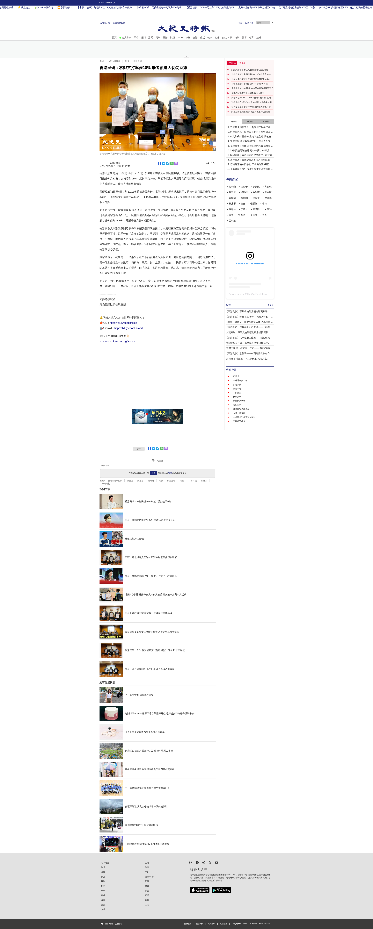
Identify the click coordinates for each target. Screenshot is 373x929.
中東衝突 (237, 393)
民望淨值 (171, 480)
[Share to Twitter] (163, 163)
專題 (103, 900)
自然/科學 (227, 37)
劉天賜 (256, 186)
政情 (127, 61)
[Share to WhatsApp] (172, 163)
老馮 (269, 209)
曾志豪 (232, 186)
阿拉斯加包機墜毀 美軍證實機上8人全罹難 (250, 111)
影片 (103, 867)
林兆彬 (232, 203)
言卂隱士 (257, 209)
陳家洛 (140, 480)
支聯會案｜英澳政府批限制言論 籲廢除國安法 (251, 146)
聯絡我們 (199, 924)
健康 (209, 37)
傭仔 (243, 203)
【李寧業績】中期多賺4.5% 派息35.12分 (249, 84)
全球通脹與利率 (240, 380)
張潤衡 (253, 203)
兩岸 (158, 37)
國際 (165, 37)
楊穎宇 (256, 198)
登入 (154, 473)
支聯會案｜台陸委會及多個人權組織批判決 (251, 160)
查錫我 (253, 215)
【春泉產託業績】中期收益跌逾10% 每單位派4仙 (252, 79)
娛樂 (258, 37)
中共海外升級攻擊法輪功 (244, 417)
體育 (244, 37)
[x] (210, 862)
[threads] (204, 862)
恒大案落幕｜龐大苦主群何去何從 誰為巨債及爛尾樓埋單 (252, 107)
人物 (103, 909)
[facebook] (197, 862)
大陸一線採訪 (239, 413)
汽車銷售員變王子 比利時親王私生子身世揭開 (251, 127)
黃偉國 (232, 198)
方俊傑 (268, 186)
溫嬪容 (241, 215)
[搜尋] (272, 22)
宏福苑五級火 (239, 421)
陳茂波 (130, 480)
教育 (251, 37)
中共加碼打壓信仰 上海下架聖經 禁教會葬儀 (251, 136)
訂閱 (170, 473)
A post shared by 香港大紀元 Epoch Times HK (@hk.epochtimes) (258, 294)
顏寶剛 (244, 198)
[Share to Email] (176, 163)
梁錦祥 (244, 192)
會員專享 (126, 37)
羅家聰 (268, 192)
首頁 (114, 37)
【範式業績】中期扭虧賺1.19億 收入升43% (251, 74)
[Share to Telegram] (167, 163)
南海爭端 (237, 388)
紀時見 (236, 376)
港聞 (150, 37)
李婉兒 (244, 209)
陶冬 (231, 215)
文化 (217, 37)
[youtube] (216, 862)
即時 (136, 37)
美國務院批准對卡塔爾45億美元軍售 (247, 93)
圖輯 (147, 900)
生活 (202, 37)
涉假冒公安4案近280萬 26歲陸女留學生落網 (251, 102)
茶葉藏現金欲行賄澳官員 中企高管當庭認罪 (251, 169)
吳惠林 (232, 209)
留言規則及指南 (105, 465)
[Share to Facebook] (159, 163)
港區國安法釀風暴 (241, 409)
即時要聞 (137, 61)
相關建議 (187, 924)
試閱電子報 (105, 23)
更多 (264, 215)
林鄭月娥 (193, 480)
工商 (147, 904)
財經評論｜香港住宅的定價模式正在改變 (249, 70)
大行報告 (237, 405)
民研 (161, 480)
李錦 (264, 203)
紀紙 (237, 37)
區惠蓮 (232, 220)
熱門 (143, 37)
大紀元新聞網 (114, 61)
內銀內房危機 (239, 401)
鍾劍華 (244, 186)
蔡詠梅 (268, 198)
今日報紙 (105, 863)
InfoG (180, 37)
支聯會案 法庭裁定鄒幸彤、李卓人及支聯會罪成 (251, 141)
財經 (172, 37)
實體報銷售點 (119, 23)
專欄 (188, 37)
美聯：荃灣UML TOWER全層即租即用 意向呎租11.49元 (252, 98)
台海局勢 (237, 384)
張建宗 (204, 480)
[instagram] (191, 862)
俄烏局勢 (237, 397)
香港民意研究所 (115, 480)
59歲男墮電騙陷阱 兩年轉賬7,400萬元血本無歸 (251, 150)
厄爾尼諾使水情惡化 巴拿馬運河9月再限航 (251, 164)
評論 (195, 37)
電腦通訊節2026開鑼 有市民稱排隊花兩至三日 (252, 88)
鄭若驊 (151, 480)
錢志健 (232, 192)
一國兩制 (106, 483)
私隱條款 (223, 924)
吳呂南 (256, 192)
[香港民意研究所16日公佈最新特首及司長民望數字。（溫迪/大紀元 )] (158, 112)
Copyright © (237, 924)
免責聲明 (211, 924)
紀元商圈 (249, 23)
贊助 (240, 23)
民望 (182, 480)
